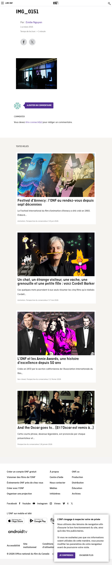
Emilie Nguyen (34, 22)
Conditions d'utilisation (48, 546)
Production (77, 477)
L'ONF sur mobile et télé (19, 513)
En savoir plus (86, 555)
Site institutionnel (29, 546)
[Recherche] (109, 3)
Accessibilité (13, 545)
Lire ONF (9, 3)
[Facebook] (23, 42)
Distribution (78, 482)
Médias (53, 488)
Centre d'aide (56, 477)
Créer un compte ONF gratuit (21, 471)
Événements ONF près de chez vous (25, 482)
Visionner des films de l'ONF (21, 477)
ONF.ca (75, 471)
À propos (54, 471)
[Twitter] (32, 42)
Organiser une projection (19, 493)
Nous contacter (57, 482)
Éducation (77, 488)
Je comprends (66, 555)
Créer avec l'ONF (15, 488)
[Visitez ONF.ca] (60, 3)
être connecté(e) (34, 122)
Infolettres (55, 493)
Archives (76, 493)
